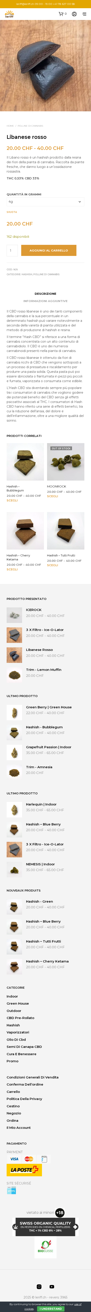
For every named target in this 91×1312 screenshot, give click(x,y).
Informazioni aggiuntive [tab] (45, 301)
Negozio (14, 1113)
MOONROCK (56, 486)
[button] (63, 14)
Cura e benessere (21, 1054)
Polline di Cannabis (30, 125)
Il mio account (19, 1127)
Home (10, 125)
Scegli (12, 500)
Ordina (12, 1120)
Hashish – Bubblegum (15, 488)
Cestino (13, 1106)
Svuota (12, 212)
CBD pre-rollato (20, 1018)
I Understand (51, 1308)
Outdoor (14, 1011)
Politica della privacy (24, 1099)
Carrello (13, 1092)
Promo (12, 1061)
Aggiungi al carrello (49, 250)
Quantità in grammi (24, 194)
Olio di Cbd (16, 1039)
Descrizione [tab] (45, 293)
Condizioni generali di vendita (33, 1077)
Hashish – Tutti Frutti (61, 555)
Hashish (27, 274)
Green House (18, 1003)
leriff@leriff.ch (25, 4)
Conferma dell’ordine (25, 1084)
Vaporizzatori (18, 1032)
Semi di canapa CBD (24, 1047)
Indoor (12, 996)
